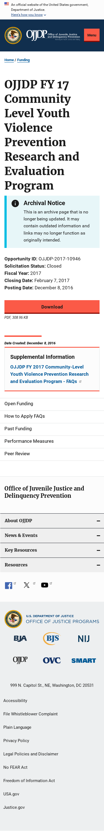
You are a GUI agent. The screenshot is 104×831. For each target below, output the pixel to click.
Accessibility (15, 700)
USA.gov (11, 794)
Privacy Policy (16, 740)
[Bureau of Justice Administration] (20, 643)
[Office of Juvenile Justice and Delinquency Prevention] (20, 665)
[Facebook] (10, 587)
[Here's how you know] (52, 9)
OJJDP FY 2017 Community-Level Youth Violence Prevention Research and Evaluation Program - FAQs (49, 374)
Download (52, 307)
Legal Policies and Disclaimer (30, 754)
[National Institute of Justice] (83, 643)
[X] (28, 587)
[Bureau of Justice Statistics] (52, 646)
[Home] (53, 35)
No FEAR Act (15, 767)
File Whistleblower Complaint (30, 713)
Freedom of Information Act (29, 780)
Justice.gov (14, 807)
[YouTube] (46, 587)
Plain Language (17, 727)
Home (9, 60)
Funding (23, 60)
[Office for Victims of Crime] (52, 664)
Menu (91, 35)
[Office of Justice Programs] (13, 35)
